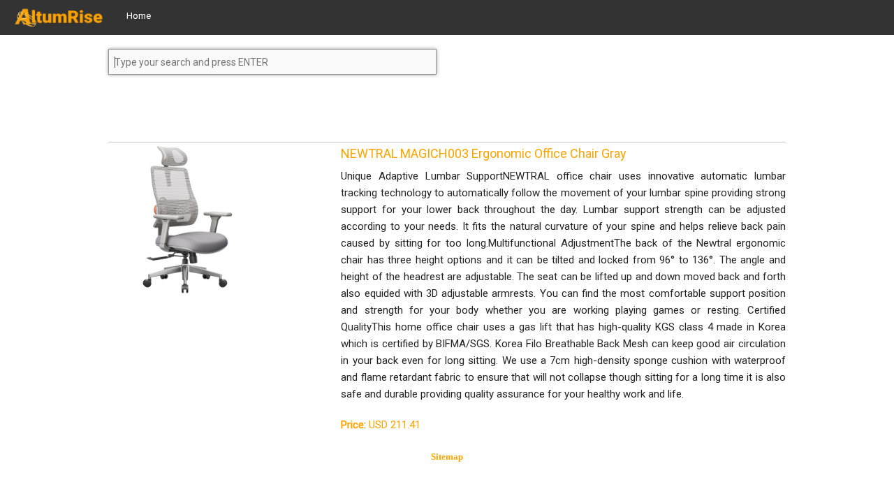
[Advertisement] (220, 114)
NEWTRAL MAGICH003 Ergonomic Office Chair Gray (483, 153)
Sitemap (447, 456)
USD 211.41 (380, 424)
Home (138, 15)
